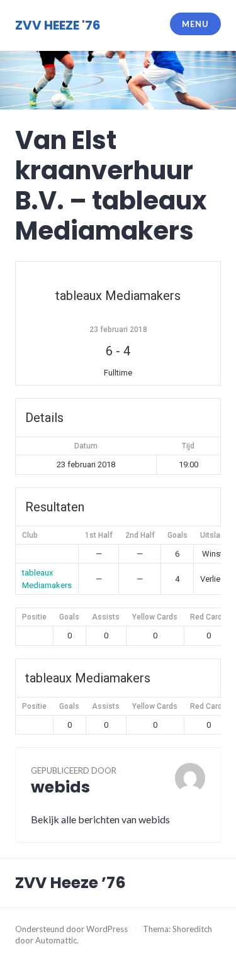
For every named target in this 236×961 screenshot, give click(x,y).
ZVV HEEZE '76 (58, 25)
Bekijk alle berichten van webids (100, 819)
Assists (106, 617)
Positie (34, 617)
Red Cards (208, 617)
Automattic (56, 940)
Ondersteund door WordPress (71, 929)
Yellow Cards (154, 617)
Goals (69, 617)
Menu (195, 24)
